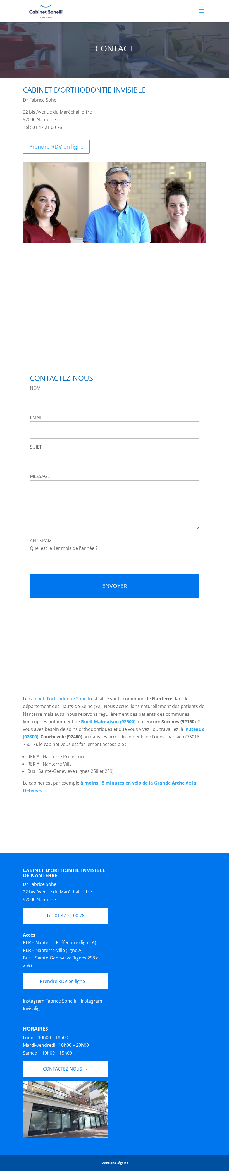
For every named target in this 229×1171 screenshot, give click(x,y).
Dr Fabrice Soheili (41, 884)
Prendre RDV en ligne (56, 146)
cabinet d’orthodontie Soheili (60, 699)
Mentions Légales (114, 1163)
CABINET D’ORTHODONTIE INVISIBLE (84, 90)
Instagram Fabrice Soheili (49, 1001)
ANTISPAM (41, 541)
